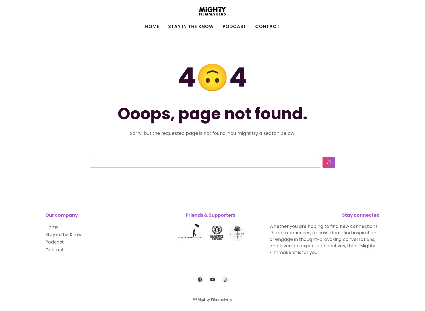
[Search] (329, 162)
